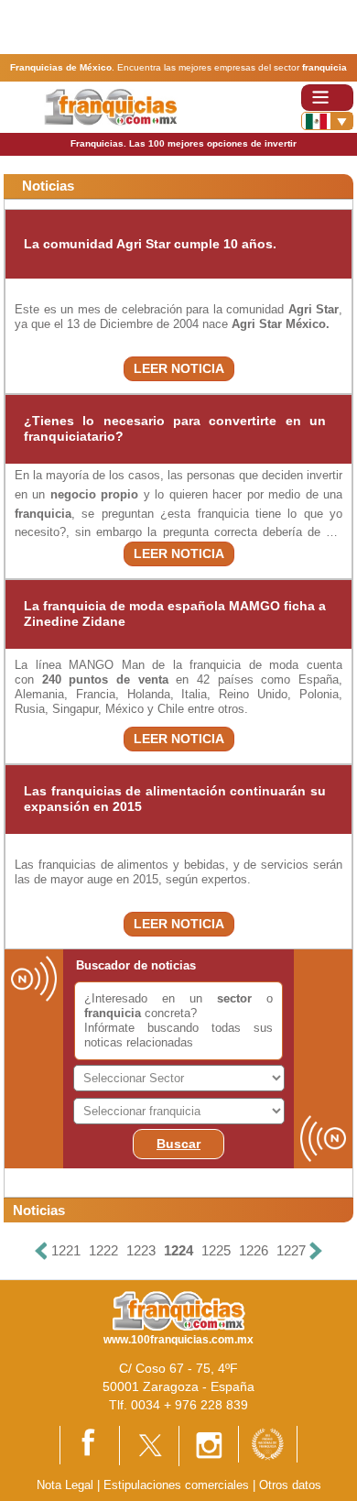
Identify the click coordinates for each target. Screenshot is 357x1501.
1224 (178, 1250)
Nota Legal (65, 1485)
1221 (66, 1250)
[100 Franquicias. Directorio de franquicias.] (110, 106)
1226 (253, 1250)
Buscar (178, 1143)
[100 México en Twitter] (149, 1445)
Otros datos (290, 1485)
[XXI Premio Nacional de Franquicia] (267, 1443)
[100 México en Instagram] (208, 1445)
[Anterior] (41, 1251)
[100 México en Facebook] (89, 1445)
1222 (103, 1250)
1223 (141, 1250)
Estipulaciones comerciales (178, 1485)
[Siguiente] (315, 1251)
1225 (216, 1250)
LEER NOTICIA (179, 368)
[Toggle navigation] (327, 97)
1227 (291, 1250)
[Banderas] (327, 121)
